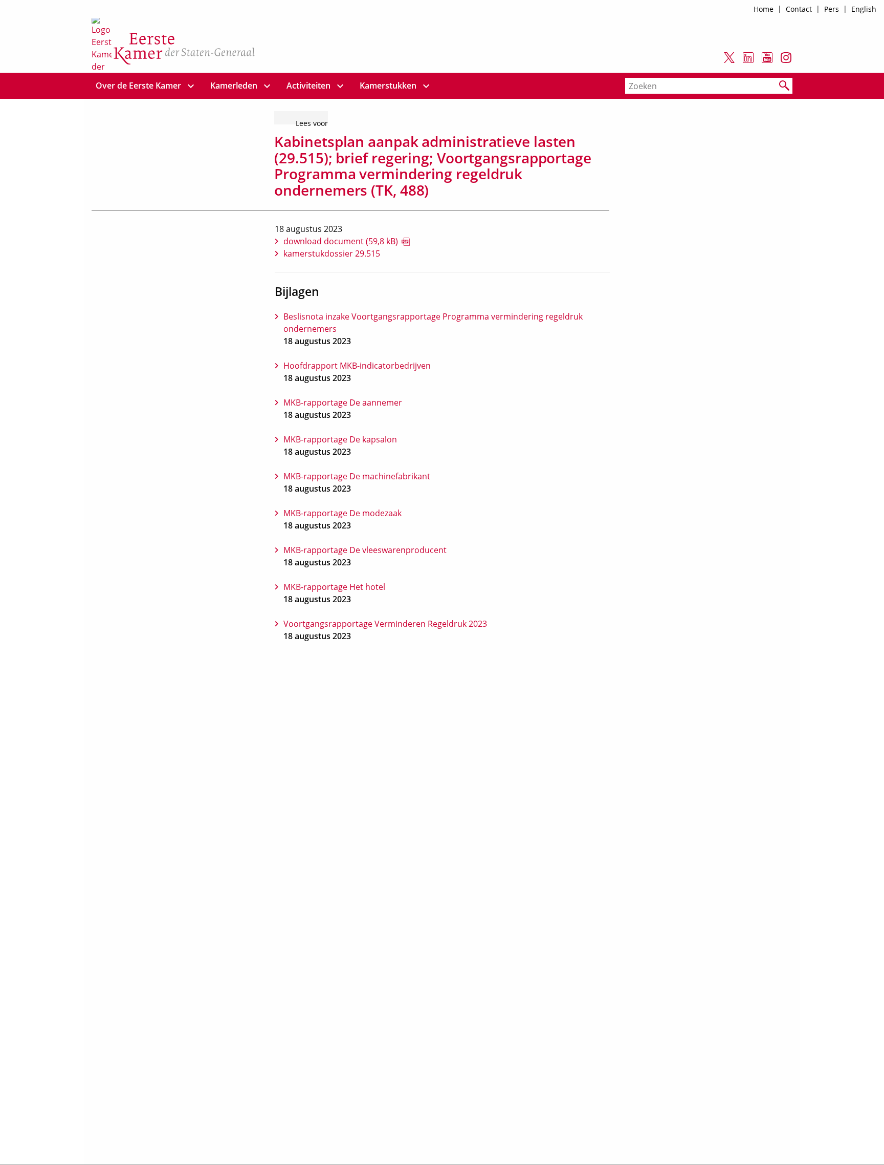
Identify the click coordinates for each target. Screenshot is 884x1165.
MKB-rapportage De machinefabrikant (356, 476)
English (863, 9)
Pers (831, 9)
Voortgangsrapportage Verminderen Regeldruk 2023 (385, 623)
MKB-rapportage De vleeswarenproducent (365, 550)
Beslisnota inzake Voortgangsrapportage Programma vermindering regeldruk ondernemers (433, 322)
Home (764, 9)
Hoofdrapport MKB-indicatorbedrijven (357, 365)
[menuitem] (139, 86)
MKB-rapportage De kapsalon (340, 439)
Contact (799, 9)
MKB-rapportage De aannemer (342, 402)
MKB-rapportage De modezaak (342, 513)
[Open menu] (191, 86)
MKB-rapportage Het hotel (334, 586)
